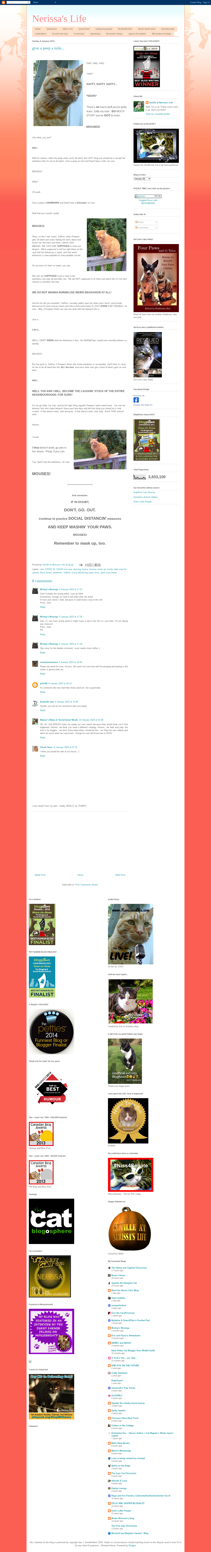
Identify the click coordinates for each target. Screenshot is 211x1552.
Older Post (120, 875)
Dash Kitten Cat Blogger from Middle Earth (133, 1350)
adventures (52, 29)
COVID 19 (50, 569)
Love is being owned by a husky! (128, 1458)
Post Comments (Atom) (86, 884)
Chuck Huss (46, 747)
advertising (95, 34)
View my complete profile (158, 114)
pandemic (57, 572)
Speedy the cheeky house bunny (128, 1403)
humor (85, 569)
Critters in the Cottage (122, 1425)
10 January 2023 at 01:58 (91, 720)
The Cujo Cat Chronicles (123, 1473)
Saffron (66, 572)
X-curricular (79, 34)
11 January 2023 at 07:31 (65, 747)
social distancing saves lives (85, 572)
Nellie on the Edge (120, 1465)
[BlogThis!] (89, 565)
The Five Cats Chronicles (124, 1526)
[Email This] (86, 565)
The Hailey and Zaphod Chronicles (129, 1268)
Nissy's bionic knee (146, 29)
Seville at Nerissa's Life (161, 102)
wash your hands (109, 572)
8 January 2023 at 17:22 (70, 589)
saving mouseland (104, 29)
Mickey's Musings (49, 589)
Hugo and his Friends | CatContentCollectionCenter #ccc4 (140, 1495)
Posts (140, 222)
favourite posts (167, 29)
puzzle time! (84, 29)
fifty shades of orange (161, 34)
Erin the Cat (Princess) (122, 1313)
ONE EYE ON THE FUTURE (125, 1365)
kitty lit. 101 (68, 29)
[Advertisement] (80, 841)
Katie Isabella (118, 1298)
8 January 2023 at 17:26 (70, 616)
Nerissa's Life (59, 18)
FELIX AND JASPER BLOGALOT (128, 1503)
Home (38, 29)
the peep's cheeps (114, 34)
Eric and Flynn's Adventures (125, 1335)
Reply (42, 607)
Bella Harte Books (120, 1443)
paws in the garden (137, 34)
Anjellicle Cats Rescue (144, 492)
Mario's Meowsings (121, 1451)
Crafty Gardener (119, 1373)
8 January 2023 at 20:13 (60, 683)
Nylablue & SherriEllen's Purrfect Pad (130, 1320)
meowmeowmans (49, 662)
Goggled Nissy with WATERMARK (148, 202)
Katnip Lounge (118, 1488)
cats (42, 569)
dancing (77, 569)
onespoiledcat (118, 1305)
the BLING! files (125, 29)
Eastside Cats (47, 702)
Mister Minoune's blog (122, 1518)
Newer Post (40, 875)
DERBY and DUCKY (121, 1343)
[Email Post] (80, 564)
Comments (143, 227)
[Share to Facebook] (96, 565)
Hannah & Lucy (119, 1480)
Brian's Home (118, 1275)
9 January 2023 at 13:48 (66, 702)
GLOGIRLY (116, 1395)
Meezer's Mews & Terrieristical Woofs (59, 720)
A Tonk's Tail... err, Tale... (124, 1358)
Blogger (132, 1545)
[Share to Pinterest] (99, 565)
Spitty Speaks (118, 1410)
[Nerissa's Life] (136, 402)
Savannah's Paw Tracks (123, 1388)
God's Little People (142, 501)
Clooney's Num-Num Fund (124, 1418)
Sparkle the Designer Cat (124, 1283)
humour (92, 569)
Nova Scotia (46, 572)
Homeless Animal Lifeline (146, 497)
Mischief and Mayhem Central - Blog (129, 1533)
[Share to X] (93, 565)
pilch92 (43, 683)
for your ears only (60, 34)
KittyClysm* (117, 1380)
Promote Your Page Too (143, 405)
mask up (101, 569)
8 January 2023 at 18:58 (70, 662)
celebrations (40, 34)
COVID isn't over (64, 569)
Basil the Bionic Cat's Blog (125, 1290)
